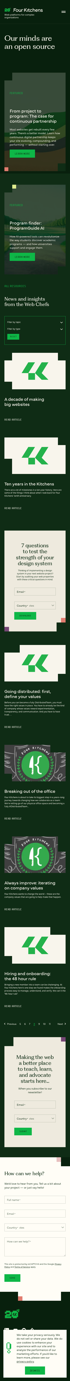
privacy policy (25, 1361)
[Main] (64, 12)
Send (12, 1278)
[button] (10, 1023)
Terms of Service (22, 1266)
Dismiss (35, 1370)
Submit (23, 1131)
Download (25, 615)
